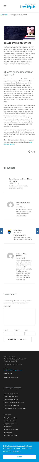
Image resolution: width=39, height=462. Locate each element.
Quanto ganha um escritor (12, 405)
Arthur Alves (18, 230)
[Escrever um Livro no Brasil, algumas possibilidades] (1, 231)
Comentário (7, 306)
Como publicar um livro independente (15, 408)
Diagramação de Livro (10, 424)
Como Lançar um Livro (11, 396)
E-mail (17, 330)
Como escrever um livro (11, 391)
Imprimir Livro (8, 426)
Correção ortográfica (10, 418)
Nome (6, 330)
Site (26, 330)
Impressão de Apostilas (11, 429)
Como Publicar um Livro (11, 399)
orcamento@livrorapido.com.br (13, 370)
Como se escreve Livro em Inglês (14, 402)
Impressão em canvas (10, 435)
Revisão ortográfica (10, 421)
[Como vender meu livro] (37, 231)
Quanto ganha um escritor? (17, 43)
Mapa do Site (8, 373)
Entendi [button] (19, 456)
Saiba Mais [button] (16, 451)
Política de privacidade (11, 377)
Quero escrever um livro (11, 394)
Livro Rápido (3, 15)
